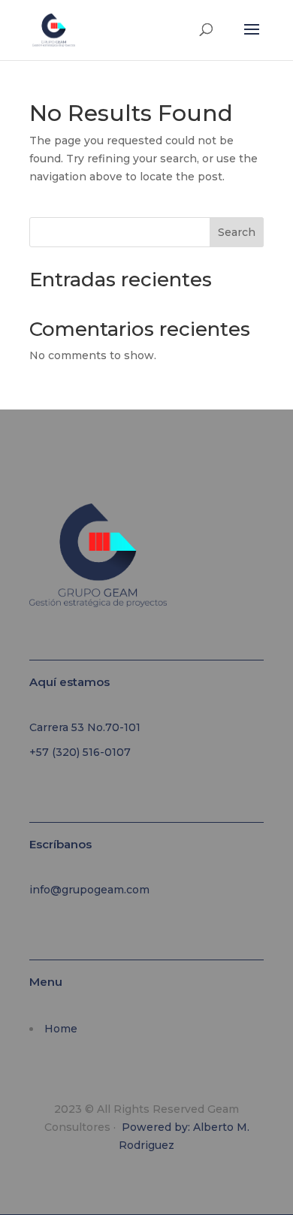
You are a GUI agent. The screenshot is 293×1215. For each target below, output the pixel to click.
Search (236, 232)
